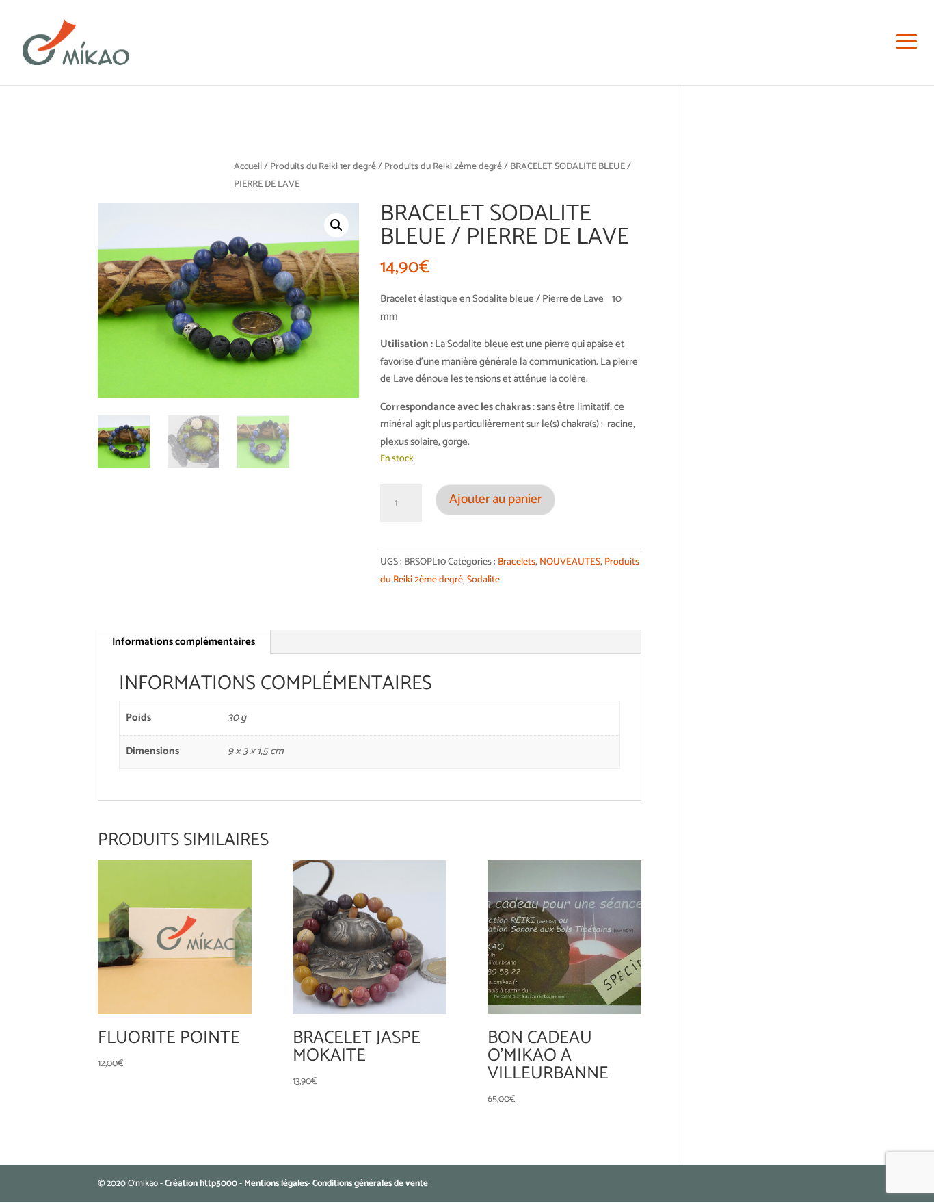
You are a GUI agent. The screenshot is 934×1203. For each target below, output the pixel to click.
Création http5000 (201, 1183)
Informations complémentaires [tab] (183, 641)
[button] (336, 225)
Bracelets (516, 562)
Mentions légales (276, 1183)
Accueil (248, 166)
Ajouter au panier (495, 499)
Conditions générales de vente (370, 1183)
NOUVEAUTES (569, 562)
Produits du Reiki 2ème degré (443, 166)
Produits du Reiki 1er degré (323, 166)
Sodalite (483, 580)
